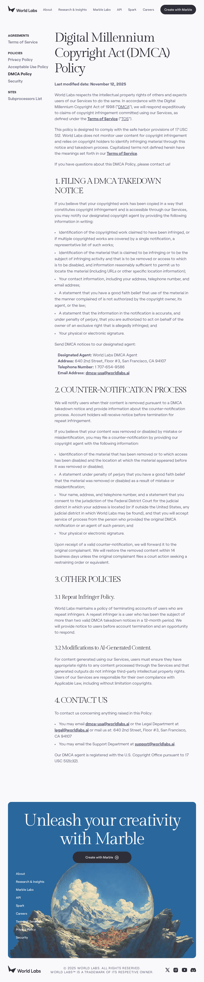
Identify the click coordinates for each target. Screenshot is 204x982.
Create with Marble (178, 9)
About (47, 9)
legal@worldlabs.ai (72, 729)
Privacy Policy (20, 59)
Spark (132, 9)
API (119, 9)
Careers (148, 9)
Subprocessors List (25, 98)
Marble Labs (102, 9)
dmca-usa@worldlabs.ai (107, 372)
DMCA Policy (20, 73)
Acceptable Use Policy (28, 66)
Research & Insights (72, 9)
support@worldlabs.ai (155, 743)
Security (15, 80)
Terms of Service (23, 41)
